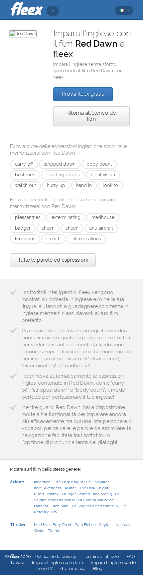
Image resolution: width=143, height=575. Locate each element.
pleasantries (28, 217)
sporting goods (63, 174)
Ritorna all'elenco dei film (91, 116)
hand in (84, 185)
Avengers (52, 488)
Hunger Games (76, 494)
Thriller (18, 524)
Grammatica (73, 568)
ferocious (25, 238)
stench (53, 238)
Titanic (54, 530)
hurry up (56, 185)
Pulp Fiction (85, 524)
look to (110, 185)
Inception (42, 482)
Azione (17, 482)
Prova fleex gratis (83, 94)
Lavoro (17, 562)
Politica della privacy (55, 556)
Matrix (53, 494)
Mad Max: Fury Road (52, 524)
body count (99, 164)
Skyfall (105, 524)
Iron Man (61, 506)
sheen (48, 228)
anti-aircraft (101, 228)
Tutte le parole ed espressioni (53, 260)
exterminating (66, 217)
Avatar (70, 488)
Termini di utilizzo (101, 556)
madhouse (102, 217)
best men (25, 174)
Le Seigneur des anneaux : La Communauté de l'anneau (77, 500)
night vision (103, 174)
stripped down (59, 164)
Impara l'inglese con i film (57, 562)
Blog (97, 568)
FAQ (130, 556)
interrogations (86, 238)
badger (23, 228)
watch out (25, 185)
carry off (24, 164)
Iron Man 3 (102, 494)
